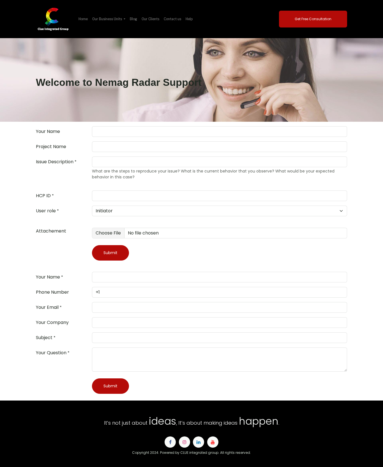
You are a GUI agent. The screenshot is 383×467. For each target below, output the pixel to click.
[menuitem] (83, 19)
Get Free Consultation (313, 19)
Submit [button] (110, 253)
